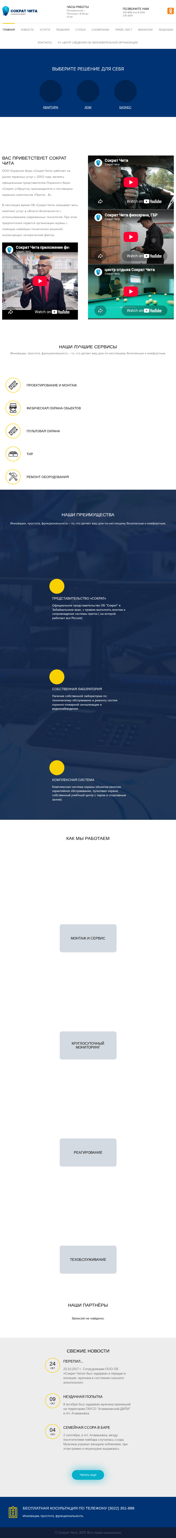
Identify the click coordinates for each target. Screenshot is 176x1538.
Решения (63, 29)
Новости (27, 29)
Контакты (45, 42)
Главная (9, 29)
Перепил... (73, 1361)
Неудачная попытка (83, 1397)
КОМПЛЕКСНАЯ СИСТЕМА (73, 780)
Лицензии (166, 29)
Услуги (45, 29)
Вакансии (145, 29)
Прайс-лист (123, 29)
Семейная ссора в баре (86, 1427)
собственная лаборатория (77, 689)
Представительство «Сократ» (79, 598)
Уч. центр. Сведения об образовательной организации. (98, 42)
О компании (100, 29)
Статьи (81, 29)
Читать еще (88, 1475)
